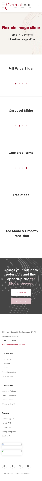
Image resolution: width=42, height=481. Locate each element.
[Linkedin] (28, 466)
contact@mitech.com (10, 336)
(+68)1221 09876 (9, 340)
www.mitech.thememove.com (13, 344)
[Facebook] (12, 466)
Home (13, 34)
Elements (27, 34)
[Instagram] (20, 466)
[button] (16, 84)
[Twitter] (4, 466)
